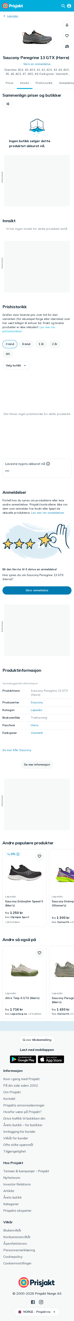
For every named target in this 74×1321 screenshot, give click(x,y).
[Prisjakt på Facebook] (32, 1302)
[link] (24, 888)
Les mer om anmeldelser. (48, 513)
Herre (34, 725)
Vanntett (37, 733)
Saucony (37, 702)
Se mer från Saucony (16, 750)
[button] (67, 25)
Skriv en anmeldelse (37, 64)
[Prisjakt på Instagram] (41, 1302)
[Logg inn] (69, 5)
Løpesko (12, 15)
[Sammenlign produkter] (67, 46)
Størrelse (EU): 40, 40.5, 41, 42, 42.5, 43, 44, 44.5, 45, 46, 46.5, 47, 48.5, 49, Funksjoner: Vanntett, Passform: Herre (36, 72)
